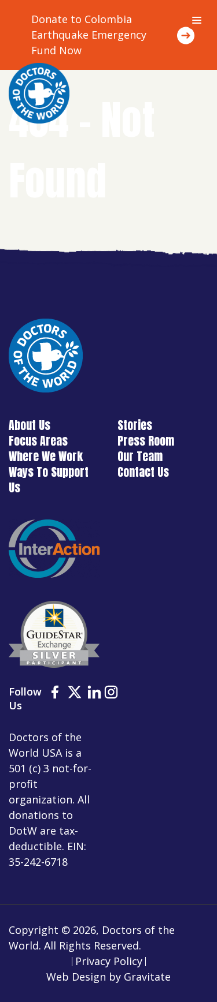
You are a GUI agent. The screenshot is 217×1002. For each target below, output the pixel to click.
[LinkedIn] (94, 693)
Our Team (140, 456)
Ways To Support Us (49, 479)
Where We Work (46, 456)
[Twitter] (75, 693)
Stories (134, 425)
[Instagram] (111, 693)
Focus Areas (38, 441)
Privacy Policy (108, 961)
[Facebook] (55, 693)
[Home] (39, 93)
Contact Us (143, 472)
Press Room (145, 441)
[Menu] (196, 20)
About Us (29, 425)
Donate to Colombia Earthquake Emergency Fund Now (88, 34)
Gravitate (147, 977)
